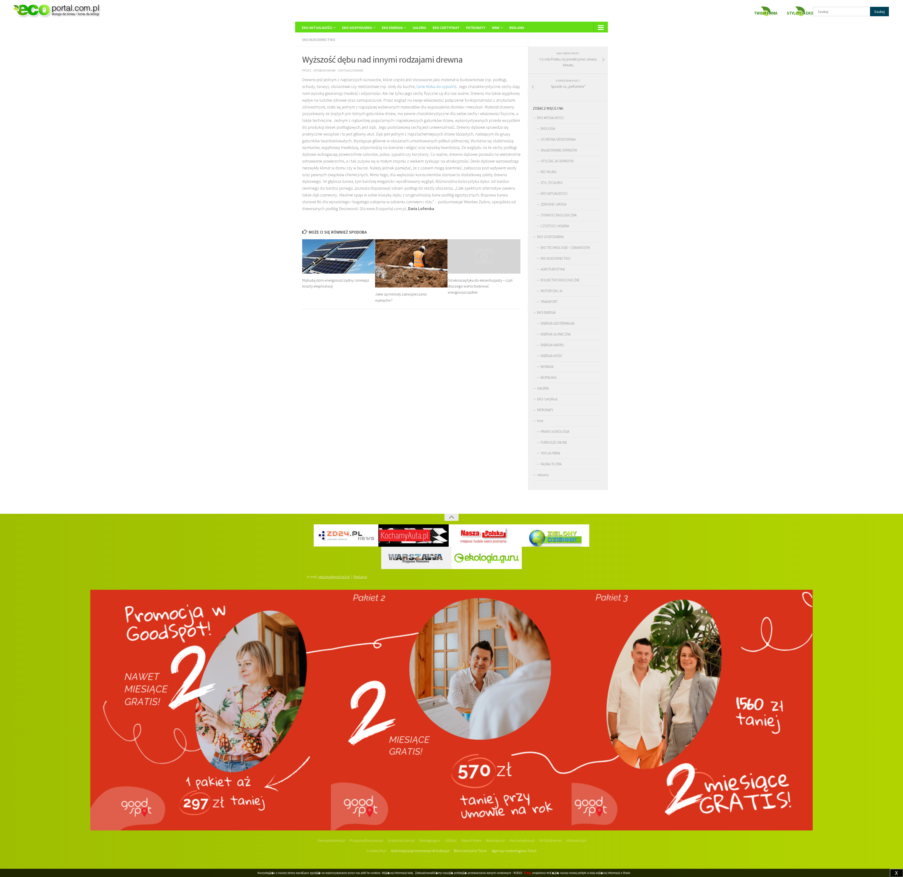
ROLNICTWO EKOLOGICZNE (560, 280)
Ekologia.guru (430, 840)
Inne (495, 27)
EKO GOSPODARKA (357, 27)
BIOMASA (547, 366)
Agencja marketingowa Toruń (514, 850)
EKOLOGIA (548, 128)
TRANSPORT (549, 301)
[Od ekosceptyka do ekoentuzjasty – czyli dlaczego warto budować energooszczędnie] (484, 256)
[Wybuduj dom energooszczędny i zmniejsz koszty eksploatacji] (338, 256)
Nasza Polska (471, 840)
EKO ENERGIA (392, 27)
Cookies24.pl (376, 850)
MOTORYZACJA (551, 291)
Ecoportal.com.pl (401, 840)
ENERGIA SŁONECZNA (556, 334)
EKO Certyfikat (446, 27)
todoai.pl (442, 850)
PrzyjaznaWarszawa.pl (366, 840)
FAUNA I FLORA (551, 464)
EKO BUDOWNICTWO (318, 39)
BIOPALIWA (548, 377)
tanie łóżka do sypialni (435, 86)
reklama (516, 27)
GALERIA (419, 27)
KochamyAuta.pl (522, 840)
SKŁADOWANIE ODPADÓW (559, 150)
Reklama (360, 576)
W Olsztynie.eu (550, 840)
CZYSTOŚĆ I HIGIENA (555, 226)
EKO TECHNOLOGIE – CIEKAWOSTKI (565, 247)
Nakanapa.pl (495, 840)
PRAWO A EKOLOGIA (555, 431)
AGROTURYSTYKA (553, 269)
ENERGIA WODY (551, 356)
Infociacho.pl (576, 840)
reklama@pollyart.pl (334, 576)
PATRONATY (475, 27)
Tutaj (527, 873)
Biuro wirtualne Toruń (470, 850)
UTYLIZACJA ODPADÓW (557, 161)
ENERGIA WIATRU (552, 345)
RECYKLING (548, 172)
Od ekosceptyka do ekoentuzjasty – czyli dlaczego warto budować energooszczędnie (480, 286)
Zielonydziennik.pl (331, 840)
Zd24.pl (451, 840)
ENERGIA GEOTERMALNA (557, 323)
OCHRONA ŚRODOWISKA (558, 139)
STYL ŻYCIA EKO (552, 182)
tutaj (410, 873)
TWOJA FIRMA (550, 453)
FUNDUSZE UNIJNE (554, 442)
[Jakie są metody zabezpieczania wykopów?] (411, 263)
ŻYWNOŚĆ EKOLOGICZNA (559, 215)
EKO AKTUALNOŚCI (317, 27)
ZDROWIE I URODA (553, 204)
